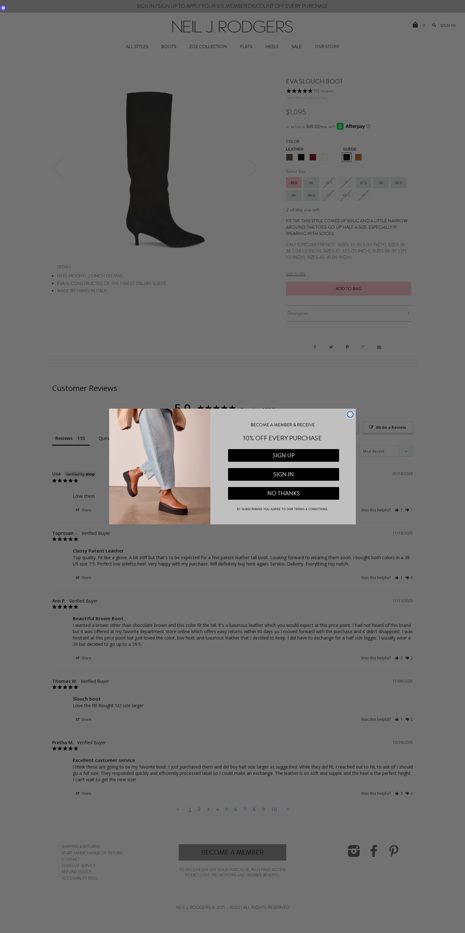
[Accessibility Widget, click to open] (3, 8)
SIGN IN (283, 474)
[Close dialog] (350, 414)
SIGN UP (284, 455)
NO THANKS (283, 493)
